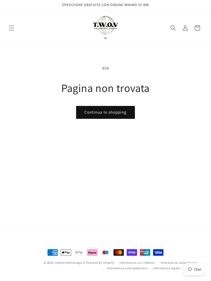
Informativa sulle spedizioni (127, 268)
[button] (11, 28)
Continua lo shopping (105, 112)
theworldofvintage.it (70, 263)
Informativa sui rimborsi (137, 263)
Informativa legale (166, 268)
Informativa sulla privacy (179, 263)
